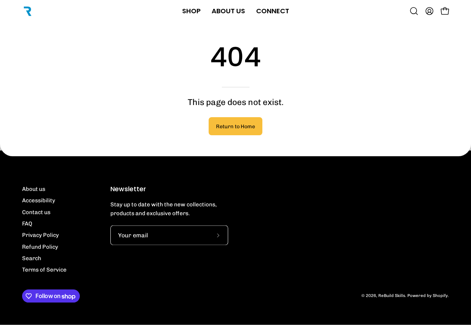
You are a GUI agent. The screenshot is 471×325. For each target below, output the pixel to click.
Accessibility (38, 201)
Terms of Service (44, 270)
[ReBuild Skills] (27, 11)
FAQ (27, 224)
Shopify (440, 295)
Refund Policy (40, 247)
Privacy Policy (40, 235)
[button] (414, 11)
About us (33, 189)
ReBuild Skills (391, 295)
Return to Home (235, 126)
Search (31, 258)
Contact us (36, 212)
